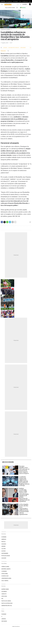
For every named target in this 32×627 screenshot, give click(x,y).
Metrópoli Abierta (5, 569)
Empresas (3, 539)
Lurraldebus (23, 47)
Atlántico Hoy (4, 576)
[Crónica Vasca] (10, 4)
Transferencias (25, 1)
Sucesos (3, 551)
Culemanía (4, 571)
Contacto (3, 593)
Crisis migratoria (9, 1)
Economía (3, 537)
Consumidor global (6, 578)
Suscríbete (4, 591)
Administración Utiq (6, 605)
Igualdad (3, 558)
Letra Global (4, 573)
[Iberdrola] (23, 7)
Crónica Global (5, 566)
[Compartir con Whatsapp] (7, 222)
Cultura (3, 548)
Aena (30, 1)
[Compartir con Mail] (13, 222)
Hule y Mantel (4, 580)
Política (3, 541)
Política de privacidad (6, 603)
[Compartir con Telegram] (10, 222)
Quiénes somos (5, 589)
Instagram (4, 621)
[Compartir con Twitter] (4, 222)
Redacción (3, 50)
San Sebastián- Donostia (13, 47)
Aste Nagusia (15, 1)
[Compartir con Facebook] (2, 222)
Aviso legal (4, 596)
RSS (2, 598)
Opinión (3, 546)
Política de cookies (6, 601)
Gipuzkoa (5, 47)
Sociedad (3, 544)
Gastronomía (4, 553)
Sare (20, 1)
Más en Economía (8, 462)
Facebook (3, 614)
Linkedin (3, 618)
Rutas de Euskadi (5, 555)
